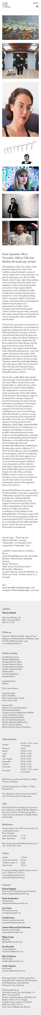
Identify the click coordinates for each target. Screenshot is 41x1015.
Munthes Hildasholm (10, 660)
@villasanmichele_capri (18, 641)
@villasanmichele (18, 639)
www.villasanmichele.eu (12, 643)
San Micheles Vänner (10, 657)
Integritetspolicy (8, 676)
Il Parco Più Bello (8, 696)
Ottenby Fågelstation (10, 674)
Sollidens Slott (8, 672)
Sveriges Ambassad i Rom (12, 669)
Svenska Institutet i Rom (11, 662)
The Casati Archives (10, 688)
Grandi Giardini (8, 693)
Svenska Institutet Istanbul (12, 667)
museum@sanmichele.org (12, 875)
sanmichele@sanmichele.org (25, 844)
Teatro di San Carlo (9, 701)
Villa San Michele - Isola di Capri (23, 636)
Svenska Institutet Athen (12, 664)
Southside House (9, 681)
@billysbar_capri (32, 639)
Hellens (5, 684)
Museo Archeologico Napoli (13, 698)
